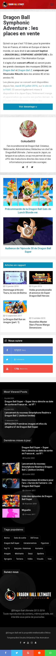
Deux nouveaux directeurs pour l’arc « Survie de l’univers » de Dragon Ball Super (38, 483)
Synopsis (8, 559)
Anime (7, 538)
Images (7, 554)
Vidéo (30, 559)
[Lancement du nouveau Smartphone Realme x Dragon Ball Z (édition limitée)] (10, 468)
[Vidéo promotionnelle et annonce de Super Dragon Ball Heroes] (41, 277)
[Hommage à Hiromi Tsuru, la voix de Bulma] (15, 277)
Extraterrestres (30, 543)
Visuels (40, 559)
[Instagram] (32, 643)
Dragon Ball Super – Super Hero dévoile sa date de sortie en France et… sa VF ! (37, 450)
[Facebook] (20, 643)
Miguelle (26, 510)
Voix (49, 559)
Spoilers (40, 554)
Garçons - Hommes (22, 548)
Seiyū (30, 554)
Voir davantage (27, 106)
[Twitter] (24, 643)
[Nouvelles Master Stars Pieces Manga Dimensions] (41, 308)
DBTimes (34, 538)
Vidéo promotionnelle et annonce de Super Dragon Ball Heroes (40, 293)
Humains (39, 548)
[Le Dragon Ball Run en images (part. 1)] (15, 307)
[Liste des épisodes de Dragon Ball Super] (10, 500)
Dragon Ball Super (11, 543)
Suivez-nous (11, 571)
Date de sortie (20, 538)
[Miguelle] (10, 513)
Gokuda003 (28, 141)
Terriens (19, 559)
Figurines (45, 543)
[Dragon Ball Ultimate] (13, 4)
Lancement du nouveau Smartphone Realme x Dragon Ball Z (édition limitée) (37, 467)
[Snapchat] (35, 643)
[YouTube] (28, 643)
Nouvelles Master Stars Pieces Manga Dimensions (39, 325)
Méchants (19, 554)
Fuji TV (7, 548)
